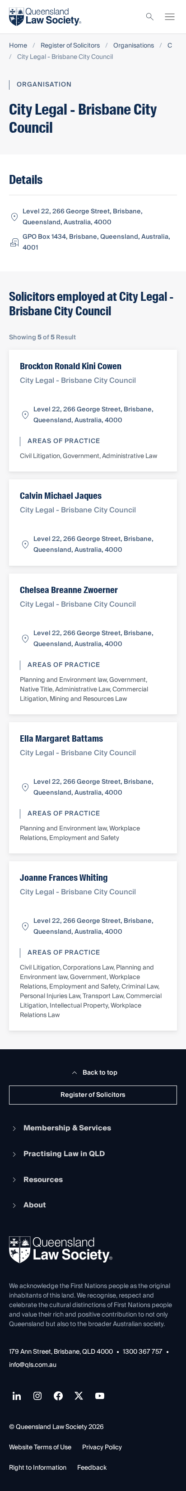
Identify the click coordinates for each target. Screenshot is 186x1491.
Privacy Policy (102, 1447)
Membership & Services (67, 1128)
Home (18, 46)
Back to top (100, 1072)
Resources (43, 1179)
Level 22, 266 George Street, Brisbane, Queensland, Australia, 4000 (83, 217)
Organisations (133, 46)
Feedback (92, 1467)
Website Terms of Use (40, 1447)
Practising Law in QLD (64, 1154)
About (34, 1205)
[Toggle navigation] (170, 17)
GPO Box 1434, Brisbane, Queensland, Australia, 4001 (96, 242)
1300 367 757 (143, 1352)
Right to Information (37, 1467)
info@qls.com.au (32, 1365)
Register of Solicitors (70, 46)
